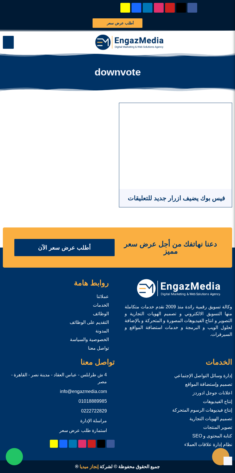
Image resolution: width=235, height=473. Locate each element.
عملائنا (103, 296)
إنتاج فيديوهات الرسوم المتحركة (202, 410)
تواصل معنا (98, 348)
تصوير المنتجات (217, 427)
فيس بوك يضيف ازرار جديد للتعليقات (175, 198)
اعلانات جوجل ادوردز (212, 392)
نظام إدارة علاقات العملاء (208, 444)
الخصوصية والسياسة (89, 339)
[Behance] (136, 8)
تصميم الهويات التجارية (210, 418)
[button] (8, 42)
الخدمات (101, 305)
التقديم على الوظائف (89, 322)
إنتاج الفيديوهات (217, 401)
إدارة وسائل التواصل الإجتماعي (203, 375)
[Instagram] (159, 8)
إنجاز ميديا (89, 466)
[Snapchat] (125, 8)
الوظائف (101, 313)
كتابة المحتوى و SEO (212, 435)
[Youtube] (170, 8)
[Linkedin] (147, 8)
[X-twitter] (181, 8)
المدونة (102, 330)
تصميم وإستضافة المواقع (208, 384)
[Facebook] (192, 8)
